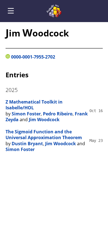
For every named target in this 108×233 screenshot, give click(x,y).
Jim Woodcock (44, 119)
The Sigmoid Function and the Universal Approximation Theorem (44, 135)
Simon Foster (26, 114)
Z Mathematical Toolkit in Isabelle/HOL (34, 105)
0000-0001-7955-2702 (32, 57)
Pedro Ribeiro (58, 114)
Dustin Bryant (27, 144)
